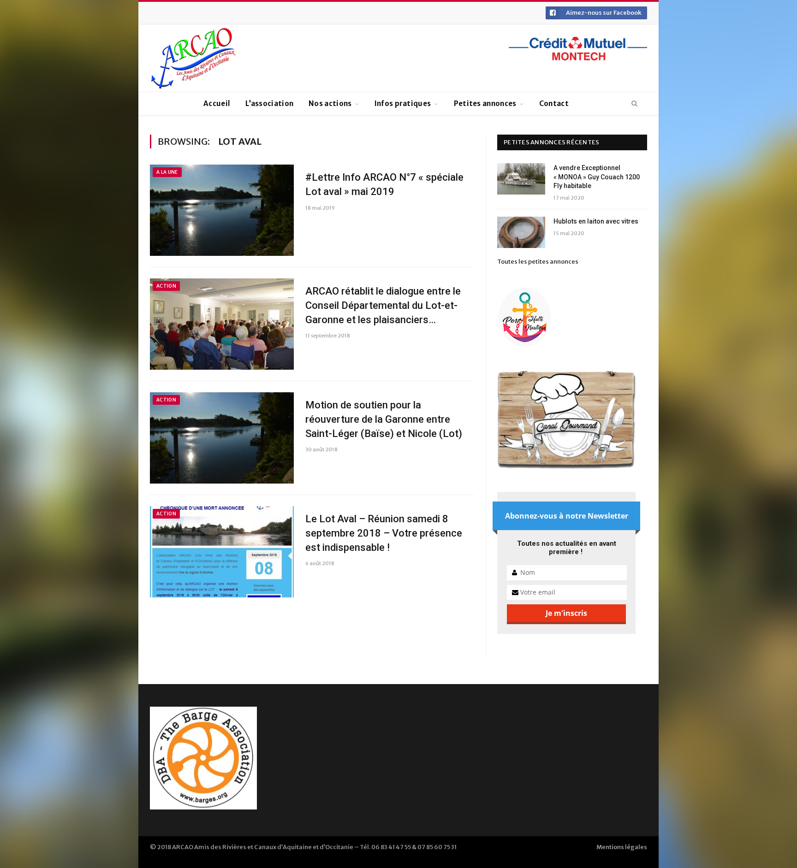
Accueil (216, 103)
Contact (554, 103)
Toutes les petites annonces (537, 262)
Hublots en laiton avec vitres (595, 221)
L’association (269, 103)
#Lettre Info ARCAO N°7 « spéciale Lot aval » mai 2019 (384, 184)
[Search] (634, 103)
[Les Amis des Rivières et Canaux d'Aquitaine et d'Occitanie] (194, 58)
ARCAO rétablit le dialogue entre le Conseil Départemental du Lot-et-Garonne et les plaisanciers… (383, 305)
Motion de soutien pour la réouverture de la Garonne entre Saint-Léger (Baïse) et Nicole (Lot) (383, 419)
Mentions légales (621, 847)
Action (166, 286)
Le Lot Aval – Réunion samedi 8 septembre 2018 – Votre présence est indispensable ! (383, 533)
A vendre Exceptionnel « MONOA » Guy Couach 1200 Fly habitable (596, 176)
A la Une (167, 172)
